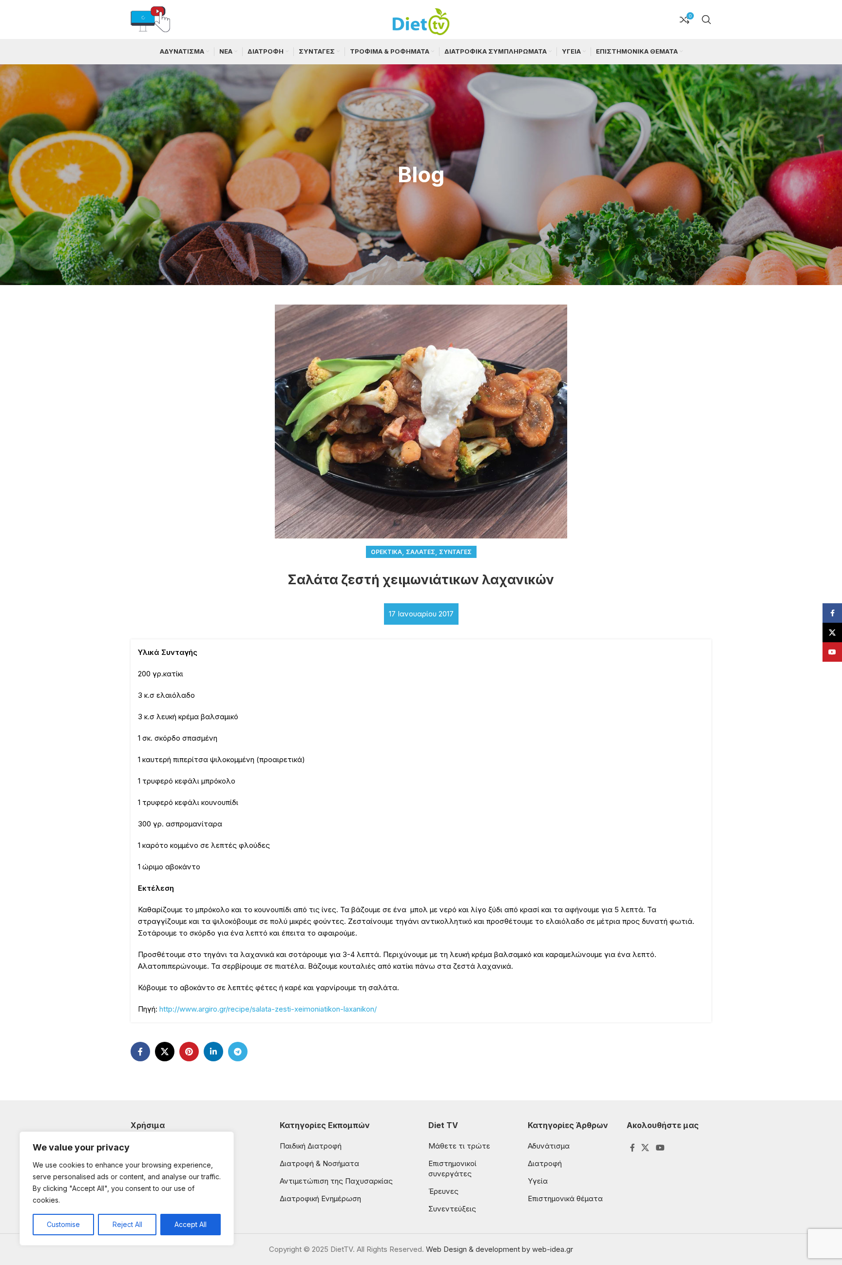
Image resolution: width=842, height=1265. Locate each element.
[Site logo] (421, 18)
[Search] (706, 19)
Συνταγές (455, 552)
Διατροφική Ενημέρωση (320, 1198)
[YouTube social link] (660, 1148)
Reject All (127, 1224)
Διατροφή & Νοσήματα (319, 1163)
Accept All (190, 1224)
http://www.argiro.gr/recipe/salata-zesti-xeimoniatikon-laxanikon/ (268, 1009)
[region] (126, 1188)
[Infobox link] (150, 20)
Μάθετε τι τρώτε (459, 1145)
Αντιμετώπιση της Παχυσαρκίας (336, 1181)
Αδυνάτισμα (549, 1145)
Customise (63, 1224)
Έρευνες (443, 1191)
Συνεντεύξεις (452, 1208)
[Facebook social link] (140, 1051)
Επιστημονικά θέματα (565, 1198)
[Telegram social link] (238, 1051)
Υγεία (538, 1181)
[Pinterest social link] (189, 1051)
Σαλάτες (420, 552)
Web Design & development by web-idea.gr (499, 1249)
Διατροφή (545, 1163)
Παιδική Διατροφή (311, 1145)
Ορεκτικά (386, 552)
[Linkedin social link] (213, 1051)
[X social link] (164, 1051)
